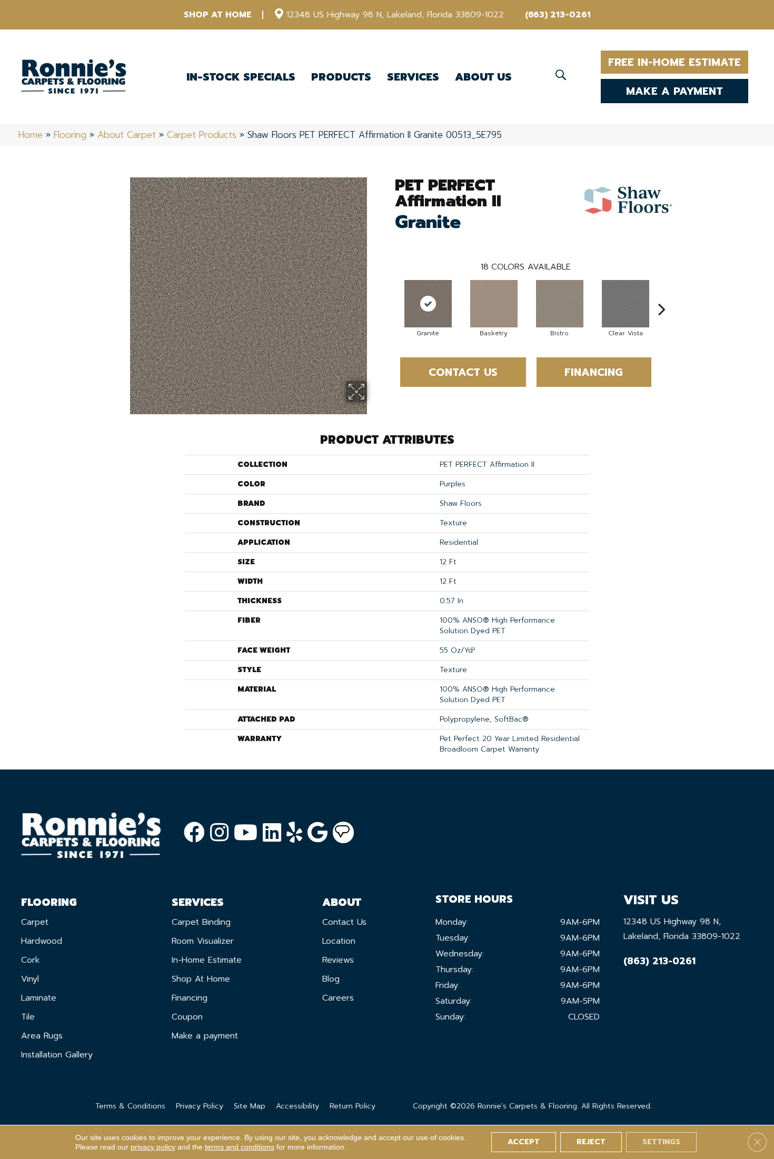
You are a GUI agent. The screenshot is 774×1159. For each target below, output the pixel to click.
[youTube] (245, 833)
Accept (524, 1141)
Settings (661, 1141)
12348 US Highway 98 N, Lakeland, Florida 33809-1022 (395, 15)
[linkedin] (272, 833)
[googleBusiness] (317, 833)
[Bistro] (559, 303)
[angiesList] (343, 832)
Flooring (70, 135)
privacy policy (153, 1147)
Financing (593, 372)
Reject (591, 1141)
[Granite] (428, 303)
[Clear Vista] (625, 303)
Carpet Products (201, 135)
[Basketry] (494, 303)
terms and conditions (239, 1147)
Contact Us (463, 372)
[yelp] (294, 833)
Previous (390, 293)
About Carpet (126, 135)
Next (662, 293)
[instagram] (219, 833)
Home (30, 135)
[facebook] (194, 833)
